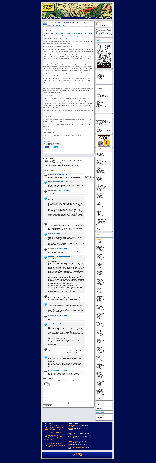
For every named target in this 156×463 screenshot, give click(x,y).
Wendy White (99, 82)
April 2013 (98, 318)
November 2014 (100, 297)
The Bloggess (99, 214)
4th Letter (98, 152)
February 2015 (99, 293)
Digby (97, 165)
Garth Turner (99, 171)
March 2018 (99, 259)
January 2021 (99, 246)
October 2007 (99, 393)
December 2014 (100, 296)
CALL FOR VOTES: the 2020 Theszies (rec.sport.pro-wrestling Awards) (52, 435)
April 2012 (98, 332)
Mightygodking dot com (79, 453)
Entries (99, 406)
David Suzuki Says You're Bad (103, 92)
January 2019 (99, 256)
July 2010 (98, 356)
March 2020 (99, 250)
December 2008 (100, 377)
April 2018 (98, 258)
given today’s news (48, 439)
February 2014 (99, 307)
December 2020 (100, 247)
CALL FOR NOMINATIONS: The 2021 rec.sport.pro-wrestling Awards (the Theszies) (54, 430)
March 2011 (99, 347)
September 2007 (100, 394)
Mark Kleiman (99, 190)
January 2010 (99, 363)
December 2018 (100, 257)
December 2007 (100, 391)
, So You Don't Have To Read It (103, 128)
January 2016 (99, 281)
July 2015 (98, 288)
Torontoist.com (99, 224)
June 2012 (98, 330)
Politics (98, 104)
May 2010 (98, 358)
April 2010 (98, 359)
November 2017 (100, 264)
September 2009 (100, 367)
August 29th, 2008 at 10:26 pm (63, 256)
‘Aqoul (97, 151)
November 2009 (100, 365)
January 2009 (99, 376)
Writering (98, 110)
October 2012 (99, 325)
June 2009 (98, 371)
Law (97, 100)
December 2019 (100, 253)
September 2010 (100, 354)
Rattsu (49, 302)
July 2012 (98, 329)
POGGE (98, 205)
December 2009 (100, 364)
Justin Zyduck (99, 77)
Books (97, 89)
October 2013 (99, 312)
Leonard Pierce (99, 185)
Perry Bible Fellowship (101, 203)
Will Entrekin (54, 24)
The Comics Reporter (101, 215)
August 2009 (99, 368)
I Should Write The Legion (102, 96)
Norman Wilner (99, 195)
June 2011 (98, 343)
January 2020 (99, 252)
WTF (97, 111)
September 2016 (100, 272)
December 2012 (100, 323)
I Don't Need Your (102, 121)
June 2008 (98, 384)
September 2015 (100, 286)
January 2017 (99, 267)
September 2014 (100, 299)
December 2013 (100, 309)
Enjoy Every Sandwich (101, 167)
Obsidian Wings (99, 197)
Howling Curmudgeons (101, 173)
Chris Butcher (99, 159)
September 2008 (100, 381)
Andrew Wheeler (100, 153)
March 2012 (99, 333)
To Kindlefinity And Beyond (51, 162)
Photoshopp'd (99, 103)
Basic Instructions (100, 155)
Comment (45, 382)
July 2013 (98, 315)
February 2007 (99, 398)
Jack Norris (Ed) (51, 222)
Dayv (49, 370)
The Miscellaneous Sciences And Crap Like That (102, 107)
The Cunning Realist (101, 217)
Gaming (98, 94)
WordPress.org (99, 408)
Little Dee (98, 189)
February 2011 (99, 348)
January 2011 (99, 349)
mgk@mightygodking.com (101, 40)
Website (45, 402)
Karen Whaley (99, 78)
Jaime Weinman (100, 76)
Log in (97, 404)
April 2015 (98, 291)
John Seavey (99, 176)
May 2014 (98, 304)
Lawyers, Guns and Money (102, 184)
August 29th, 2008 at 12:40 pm (61, 181)
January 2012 (99, 335)
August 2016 (99, 273)
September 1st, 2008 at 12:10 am (61, 355)
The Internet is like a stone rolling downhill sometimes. (57, 165)
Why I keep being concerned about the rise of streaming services (60, 160)
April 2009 (98, 373)
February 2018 (99, 261)
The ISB (98, 218)
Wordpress (80, 455)
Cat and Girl (99, 158)
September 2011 (100, 340)
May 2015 (98, 290)
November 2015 (100, 283)
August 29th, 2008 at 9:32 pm (61, 248)
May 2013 (98, 317)
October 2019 (99, 254)
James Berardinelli (100, 175)
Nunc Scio (98, 196)
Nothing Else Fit (99, 102)
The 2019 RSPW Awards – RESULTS (52, 443)
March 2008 (99, 388)
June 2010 (98, 357)
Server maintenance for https (50, 425)
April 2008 (98, 386)
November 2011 (100, 338)
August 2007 (99, 396)
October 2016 (99, 271)
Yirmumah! (98, 229)
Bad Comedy (99, 88)
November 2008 (100, 379)
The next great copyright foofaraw (53, 164)
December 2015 (100, 282)
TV (97, 109)
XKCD (97, 228)
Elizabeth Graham (100, 75)
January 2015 (99, 295)
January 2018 (99, 262)
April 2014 (98, 305)
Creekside (98, 162)
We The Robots (99, 227)
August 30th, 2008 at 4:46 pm (61, 315)
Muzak (63, 25)
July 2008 (98, 383)
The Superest (99, 222)
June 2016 (98, 275)
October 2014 (99, 298)
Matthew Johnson (100, 79)
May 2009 (98, 372)
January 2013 (99, 322)
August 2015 (99, 287)
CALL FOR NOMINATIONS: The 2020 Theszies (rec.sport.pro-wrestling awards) (54, 437)
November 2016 (100, 270)
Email (44, 400)
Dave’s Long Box (100, 163)
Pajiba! (98, 200)
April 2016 (98, 278)
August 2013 (99, 314)
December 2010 (100, 350)
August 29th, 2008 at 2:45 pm (61, 197)
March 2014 (99, 306)
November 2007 (100, 392)
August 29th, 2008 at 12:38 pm (61, 174)
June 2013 (98, 316)
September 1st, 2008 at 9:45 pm (60, 370)
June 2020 (98, 249)
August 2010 (99, 355)
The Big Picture (99, 213)
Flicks (97, 93)
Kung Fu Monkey (100, 182)
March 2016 (99, 279)
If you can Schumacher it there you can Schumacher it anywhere (53, 441)
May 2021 (98, 245)
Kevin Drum (99, 181)
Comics (98, 91)
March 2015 (99, 292)
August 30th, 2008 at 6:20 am (61, 302)
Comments (100, 407)
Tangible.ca (99, 212)
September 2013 (100, 313)
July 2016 (98, 274)
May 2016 (98, 276)
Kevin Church (99, 180)
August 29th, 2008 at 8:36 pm (60, 233)
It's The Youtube (99, 98)
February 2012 (99, 334)
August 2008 (99, 382)
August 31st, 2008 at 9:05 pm (65, 323)
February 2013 (99, 321)
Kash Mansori (99, 178)
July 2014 (98, 301)
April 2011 (98, 346)
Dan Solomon (99, 74)
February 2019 (99, 255)
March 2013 (99, 320)
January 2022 (99, 244)
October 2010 (99, 352)
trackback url (62, 170)
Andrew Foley (99, 73)
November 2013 (100, 311)
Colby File (98, 160)
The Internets (99, 105)
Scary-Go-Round (100, 210)
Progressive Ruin (100, 206)
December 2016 (100, 269)
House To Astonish (100, 172)
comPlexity (47, 161)
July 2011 (98, 342)
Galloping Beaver (100, 170)
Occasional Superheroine (102, 198)
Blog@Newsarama (100, 156)
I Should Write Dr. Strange (102, 95)
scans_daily (99, 209)
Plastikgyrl (98, 204)
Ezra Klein (98, 168)
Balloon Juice (99, 154)
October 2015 (99, 284)
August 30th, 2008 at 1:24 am (62, 295)
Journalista (98, 177)
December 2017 (100, 263)
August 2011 (99, 341)
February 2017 (99, 266)
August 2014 (99, 300)
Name (45, 397)
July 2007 (98, 397)
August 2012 (99, 328)
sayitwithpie (99, 207)
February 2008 (99, 389)
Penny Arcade (99, 202)
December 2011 (100, 337)
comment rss (55, 170)
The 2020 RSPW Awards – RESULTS (52, 432)
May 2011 (98, 345)
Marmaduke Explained (101, 192)
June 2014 (98, 303)
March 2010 (99, 360)
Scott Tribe (98, 211)
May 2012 (98, 331)
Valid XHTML (74, 454)
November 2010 (100, 351)
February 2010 (99, 362)
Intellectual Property (57, 25)
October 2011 (99, 339)
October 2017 (99, 265)
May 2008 (98, 385)
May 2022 (98, 242)
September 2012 (100, 326)
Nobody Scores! (100, 194)
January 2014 (99, 308)
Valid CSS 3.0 (80, 454)
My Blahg (98, 193)
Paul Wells (98, 201)
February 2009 (99, 375)
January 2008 (99, 390)
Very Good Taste (100, 226)
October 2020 (99, 248)
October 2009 (99, 366)
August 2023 (99, 241)
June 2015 (98, 289)
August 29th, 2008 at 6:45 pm (65, 222)
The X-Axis (98, 223)
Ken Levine (98, 179)
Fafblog (98, 169)
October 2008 (99, 380)
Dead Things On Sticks (101, 164)
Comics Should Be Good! (102, 161)
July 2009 (98, 369)
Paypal (103, 236)
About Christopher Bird (101, 120)
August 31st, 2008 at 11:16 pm (63, 348)
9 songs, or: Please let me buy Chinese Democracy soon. (67, 22)
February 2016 (99, 280)
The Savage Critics (100, 221)
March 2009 (99, 374)
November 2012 (100, 324)
